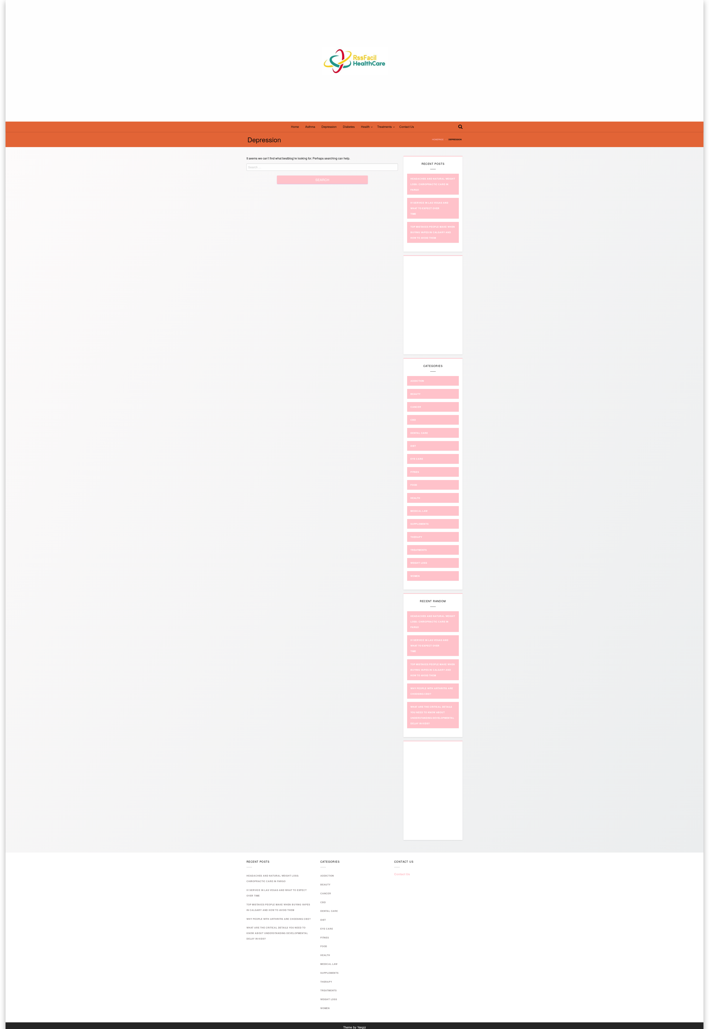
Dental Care (419, 433)
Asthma (310, 127)
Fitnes (414, 472)
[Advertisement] (434, 308)
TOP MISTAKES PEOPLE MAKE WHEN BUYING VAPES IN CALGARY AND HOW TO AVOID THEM (432, 232)
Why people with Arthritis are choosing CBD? (278, 919)
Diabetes (349, 127)
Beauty (415, 394)
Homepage (437, 139)
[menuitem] (295, 127)
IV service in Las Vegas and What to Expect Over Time (429, 208)
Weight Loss (418, 562)
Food (413, 485)
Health (365, 127)
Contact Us (406, 127)
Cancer (415, 407)
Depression (329, 127)
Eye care (416, 458)
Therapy (416, 537)
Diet (413, 446)
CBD (413, 419)
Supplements (419, 523)
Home (295, 127)
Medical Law (419, 511)
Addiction (417, 380)
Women (415, 576)
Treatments (384, 127)
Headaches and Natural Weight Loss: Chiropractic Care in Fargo (432, 184)
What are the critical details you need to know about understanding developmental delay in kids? (277, 933)
